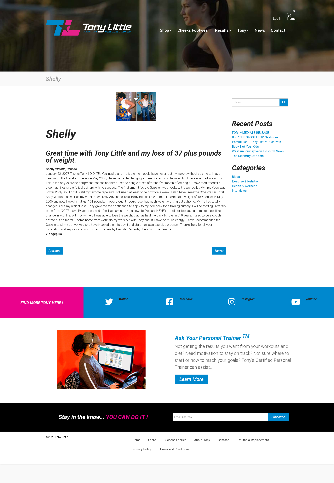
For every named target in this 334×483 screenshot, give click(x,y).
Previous (54, 251)
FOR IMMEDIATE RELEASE (250, 133)
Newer (219, 251)
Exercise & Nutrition (245, 181)
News (260, 30)
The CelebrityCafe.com (248, 156)
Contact (278, 30)
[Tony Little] (89, 27)
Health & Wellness (244, 186)
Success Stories (175, 440)
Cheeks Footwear (193, 30)
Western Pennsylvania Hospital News (258, 151)
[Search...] (283, 102)
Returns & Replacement (253, 440)
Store (152, 440)
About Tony (202, 440)
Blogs (236, 177)
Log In (277, 18)
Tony (241, 30)
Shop (164, 30)
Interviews (239, 191)
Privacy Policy (142, 449)
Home (136, 440)
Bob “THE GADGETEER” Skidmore (255, 137)
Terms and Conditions (174, 449)
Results (222, 30)
